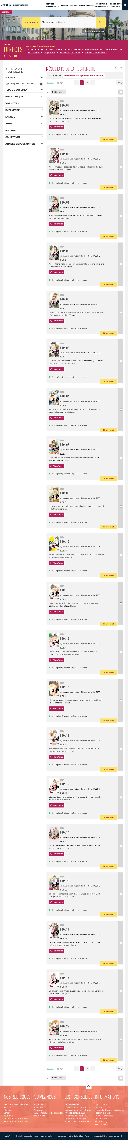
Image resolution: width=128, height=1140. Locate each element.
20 (118, 83)
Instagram (39, 1107)
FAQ (97, 1104)
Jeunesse (8, 1116)
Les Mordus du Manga (75, 1118)
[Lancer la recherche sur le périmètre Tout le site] (101, 22)
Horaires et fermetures (75, 1107)
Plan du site (100, 1124)
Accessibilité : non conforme (106, 1136)
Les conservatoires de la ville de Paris (73, 1136)
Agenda (8, 1107)
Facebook (39, 1104)
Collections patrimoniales (16, 1118)
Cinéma (8, 1113)
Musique (8, 1110)
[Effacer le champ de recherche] (94, 22)
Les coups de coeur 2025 (76, 1116)
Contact (104, 1104)
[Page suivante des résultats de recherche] (92, 82)
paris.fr (7, 1136)
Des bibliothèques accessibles (109, 1110)
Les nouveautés (71, 1104)
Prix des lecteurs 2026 (74, 1113)
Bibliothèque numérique (16, 1121)
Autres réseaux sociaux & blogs (48, 1113)
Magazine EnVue (103, 1107)
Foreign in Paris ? (103, 1113)
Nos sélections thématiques (77, 1110)
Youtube (38, 1110)
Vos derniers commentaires (77, 1121)
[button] (125, 5)
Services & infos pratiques (16, 1104)
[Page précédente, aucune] (76, 82)
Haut (89, 1086)
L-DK (62, 114)
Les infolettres (40, 1116)
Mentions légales (103, 1121)
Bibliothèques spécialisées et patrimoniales (34, 1136)
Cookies (98, 1116)
